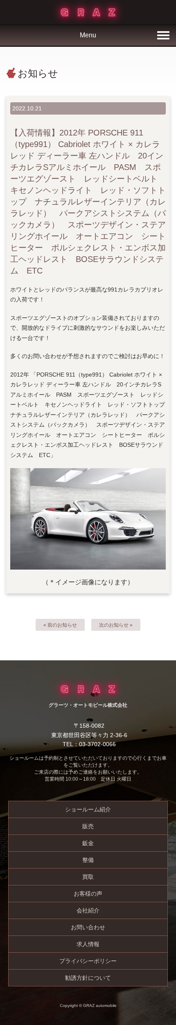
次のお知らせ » (116, 625)
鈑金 (88, 843)
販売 (88, 826)
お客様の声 (88, 893)
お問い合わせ (88, 927)
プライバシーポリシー (88, 961)
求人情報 (88, 944)
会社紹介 (88, 910)
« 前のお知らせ (60, 625)
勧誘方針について (88, 977)
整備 (88, 860)
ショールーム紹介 (88, 809)
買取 (88, 876)
